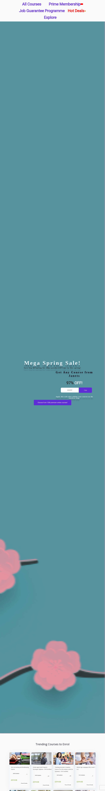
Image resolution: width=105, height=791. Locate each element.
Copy (85, 390)
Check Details (24, 783)
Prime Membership (66, 4)
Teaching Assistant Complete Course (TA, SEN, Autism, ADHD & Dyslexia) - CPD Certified (64, 769)
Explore (50, 17)
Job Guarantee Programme (42, 11)
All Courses (31, 4)
